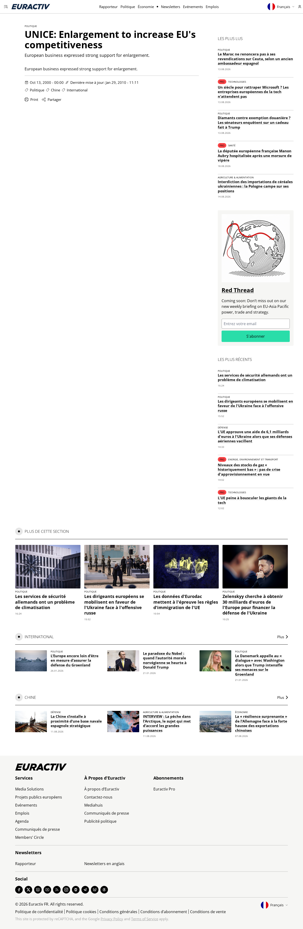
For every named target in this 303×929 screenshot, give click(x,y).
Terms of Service (144, 918)
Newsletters (170, 6)
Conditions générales (118, 911)
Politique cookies (81, 911)
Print (34, 99)
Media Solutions (29, 789)
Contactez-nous (98, 797)
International (77, 90)
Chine (55, 90)
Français (283, 6)
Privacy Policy (112, 918)
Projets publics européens (38, 797)
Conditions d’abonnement (163, 911)
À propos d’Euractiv (101, 789)
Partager (54, 99)
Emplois (212, 6)
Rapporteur (108, 6)
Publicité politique (100, 821)
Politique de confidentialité (39, 911)
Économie (146, 6)
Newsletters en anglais (104, 863)
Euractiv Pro (164, 789)
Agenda (22, 821)
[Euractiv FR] (30, 6)
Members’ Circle (29, 837)
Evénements (193, 6)
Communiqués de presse (37, 829)
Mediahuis (93, 805)
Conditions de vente (208, 911)
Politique (127, 6)
